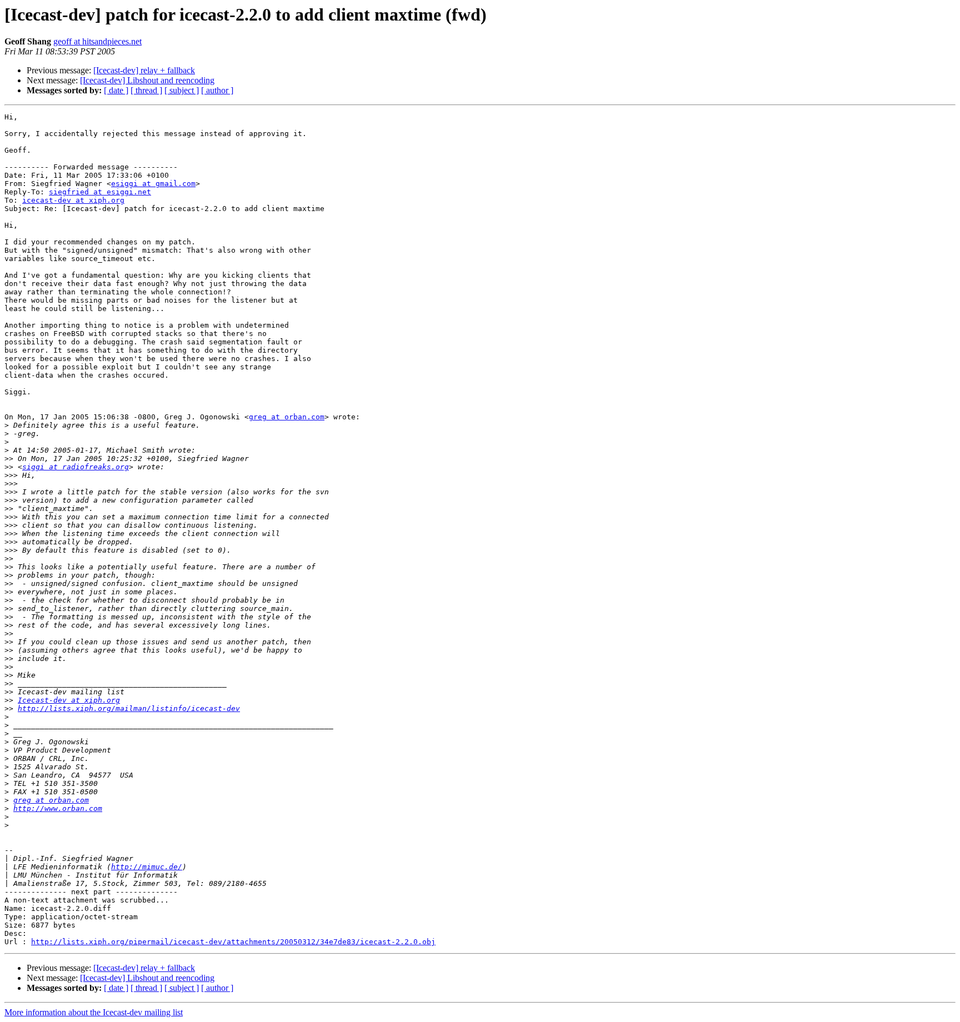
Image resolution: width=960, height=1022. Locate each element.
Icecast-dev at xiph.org (69, 700)
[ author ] (217, 90)
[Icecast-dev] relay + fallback (144, 70)
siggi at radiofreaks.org (75, 467)
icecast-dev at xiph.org (73, 200)
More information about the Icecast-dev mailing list (93, 1012)
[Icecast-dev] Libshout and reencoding (147, 80)
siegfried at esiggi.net (100, 192)
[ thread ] (146, 90)
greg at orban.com (286, 417)
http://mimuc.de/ (146, 867)
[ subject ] (181, 90)
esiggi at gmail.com (153, 183)
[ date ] (116, 90)
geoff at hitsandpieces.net (97, 41)
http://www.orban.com (57, 808)
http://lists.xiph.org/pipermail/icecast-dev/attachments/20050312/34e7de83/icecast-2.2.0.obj (233, 942)
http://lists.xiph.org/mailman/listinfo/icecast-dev (129, 708)
